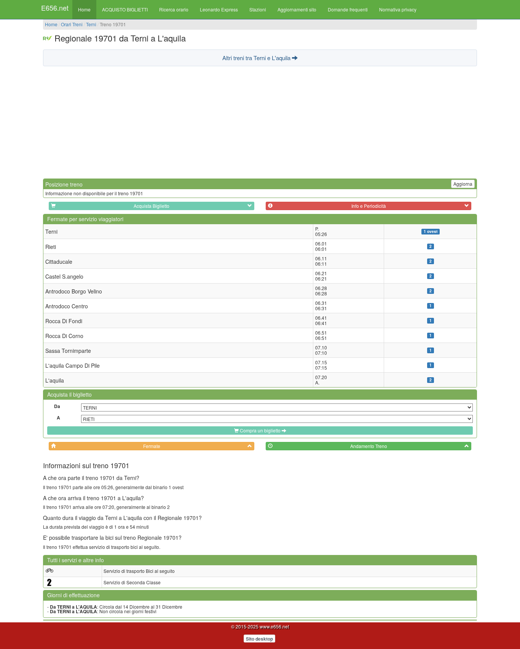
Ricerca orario (173, 9)
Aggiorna (462, 183)
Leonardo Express (219, 9)
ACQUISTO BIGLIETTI (125, 9)
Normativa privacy (397, 9)
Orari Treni (72, 24)
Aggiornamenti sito (297, 9)
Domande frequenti (348, 9)
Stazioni (257, 9)
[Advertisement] (260, 121)
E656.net (55, 8)
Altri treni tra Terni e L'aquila (257, 58)
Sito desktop (259, 638)
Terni (91, 24)
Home (84, 9)
